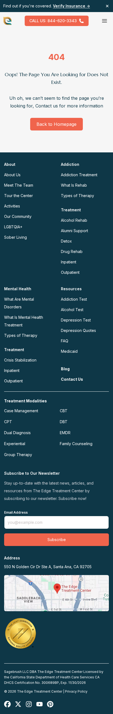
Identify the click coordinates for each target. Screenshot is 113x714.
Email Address (16, 512)
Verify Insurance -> (71, 6)
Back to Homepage (56, 124)
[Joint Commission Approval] (20, 633)
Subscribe (56, 539)
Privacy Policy (76, 691)
